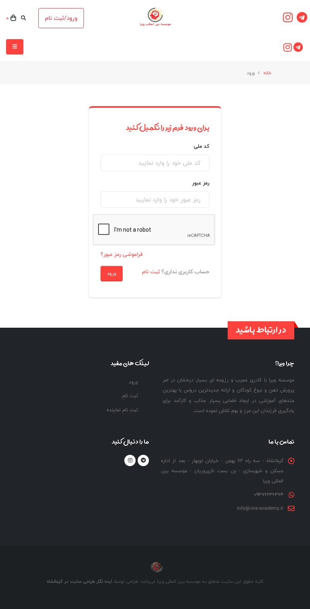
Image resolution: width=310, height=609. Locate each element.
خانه (267, 73)
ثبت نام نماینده (122, 410)
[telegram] (302, 18)
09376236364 (268, 494)
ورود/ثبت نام (61, 18)
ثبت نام (151, 271)
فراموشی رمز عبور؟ (121, 254)
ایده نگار (103, 581)
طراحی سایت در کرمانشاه (71, 581)
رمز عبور (200, 182)
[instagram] (288, 18)
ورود (111, 273)
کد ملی (201, 146)
